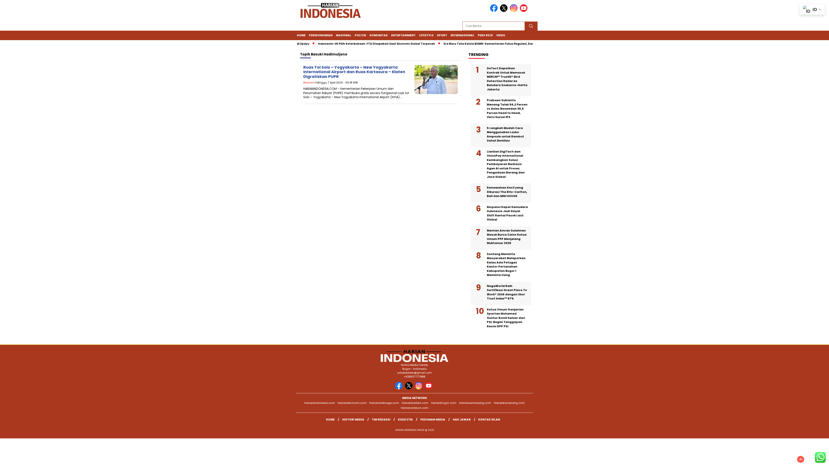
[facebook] (494, 11)
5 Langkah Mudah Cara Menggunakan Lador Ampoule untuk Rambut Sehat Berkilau (505, 134)
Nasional (343, 35)
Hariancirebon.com (414, 408)
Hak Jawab (462, 419)
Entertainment (403, 35)
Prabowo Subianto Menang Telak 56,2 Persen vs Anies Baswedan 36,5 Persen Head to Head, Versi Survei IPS (507, 108)
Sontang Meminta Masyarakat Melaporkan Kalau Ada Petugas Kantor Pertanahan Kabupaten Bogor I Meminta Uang (506, 264)
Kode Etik (405, 419)
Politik (360, 35)
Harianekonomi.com (352, 403)
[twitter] (504, 11)
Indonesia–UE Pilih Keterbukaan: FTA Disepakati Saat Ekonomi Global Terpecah (365, 44)
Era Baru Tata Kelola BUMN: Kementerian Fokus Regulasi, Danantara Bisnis (488, 44)
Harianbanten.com (415, 403)
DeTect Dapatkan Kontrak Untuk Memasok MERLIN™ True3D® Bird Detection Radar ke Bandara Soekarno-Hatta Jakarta (507, 78)
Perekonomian (320, 35)
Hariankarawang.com (509, 403)
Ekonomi (309, 82)
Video (500, 35)
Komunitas (379, 35)
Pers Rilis (485, 35)
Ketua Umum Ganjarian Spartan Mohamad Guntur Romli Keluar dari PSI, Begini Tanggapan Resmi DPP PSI (506, 317)
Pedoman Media (432, 419)
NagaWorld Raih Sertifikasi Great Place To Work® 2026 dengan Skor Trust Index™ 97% (507, 292)
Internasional (462, 35)
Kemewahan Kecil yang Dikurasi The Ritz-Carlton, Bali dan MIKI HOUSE (507, 192)
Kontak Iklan (489, 419)
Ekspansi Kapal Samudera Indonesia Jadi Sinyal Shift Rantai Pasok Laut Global (507, 213)
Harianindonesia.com (319, 403)
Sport (442, 35)
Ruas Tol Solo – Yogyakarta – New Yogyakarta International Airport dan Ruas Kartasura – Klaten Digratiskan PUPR (354, 72)
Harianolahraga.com (384, 403)
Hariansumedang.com (475, 403)
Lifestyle (426, 35)
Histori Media (353, 419)
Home (301, 35)
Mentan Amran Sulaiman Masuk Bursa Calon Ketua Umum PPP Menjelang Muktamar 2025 (507, 236)
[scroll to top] (801, 459)
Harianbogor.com (443, 403)
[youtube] (524, 11)
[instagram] (514, 11)
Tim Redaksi (381, 419)
